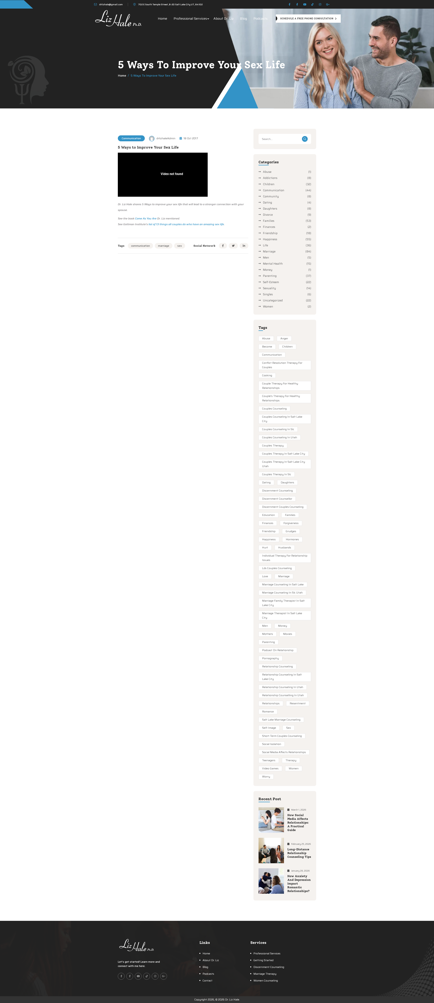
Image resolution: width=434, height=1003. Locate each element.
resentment (298, 703)
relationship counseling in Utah (282, 687)
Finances (269, 227)
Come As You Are (145, 218)
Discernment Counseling (277, 490)
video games (270, 768)
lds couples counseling (277, 568)
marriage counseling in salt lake (283, 584)
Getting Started (263, 960)
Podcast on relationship (277, 650)
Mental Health (273, 263)
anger (284, 338)
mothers (267, 634)
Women (268, 306)
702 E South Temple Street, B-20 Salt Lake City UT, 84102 (170, 4)
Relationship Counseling (277, 666)
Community (271, 196)
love (265, 576)
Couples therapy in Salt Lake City (283, 454)
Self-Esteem (271, 282)
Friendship (270, 233)
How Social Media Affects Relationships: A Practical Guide (298, 822)
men (265, 626)
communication (140, 246)
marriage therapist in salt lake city (282, 615)
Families (268, 221)
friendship (268, 531)
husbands (284, 547)
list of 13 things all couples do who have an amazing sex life (186, 224)
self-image (269, 728)
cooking (267, 375)
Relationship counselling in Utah (283, 695)
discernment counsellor (277, 499)
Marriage (269, 251)
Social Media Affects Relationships (284, 752)
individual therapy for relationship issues (284, 558)
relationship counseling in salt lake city (282, 676)
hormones (292, 539)
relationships (271, 703)
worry (266, 776)
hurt (265, 547)
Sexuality (269, 288)
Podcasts (260, 18)
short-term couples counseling (282, 736)
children (287, 346)
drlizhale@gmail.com (111, 4)
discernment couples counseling (282, 507)
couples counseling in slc (278, 429)
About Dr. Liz (223, 18)
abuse (266, 338)
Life (265, 245)
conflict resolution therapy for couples (282, 365)
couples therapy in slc (276, 474)
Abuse (267, 172)
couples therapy (273, 445)
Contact (207, 980)
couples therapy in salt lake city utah (283, 464)
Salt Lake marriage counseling (281, 720)
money (282, 626)
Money (267, 270)
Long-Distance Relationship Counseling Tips (299, 853)
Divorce (268, 214)
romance (268, 711)
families (290, 515)
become (267, 346)
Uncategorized (273, 300)
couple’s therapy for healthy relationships (281, 398)
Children (268, 184)
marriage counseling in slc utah (282, 592)
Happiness (270, 239)
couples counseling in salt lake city (282, 419)
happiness (269, 539)
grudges (291, 531)
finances (267, 523)
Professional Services (190, 18)
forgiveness (291, 523)
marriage (163, 246)
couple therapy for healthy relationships (280, 385)
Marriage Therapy (264, 974)
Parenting (270, 276)
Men (266, 257)
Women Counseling (265, 980)
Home (162, 18)
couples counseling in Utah (279, 437)
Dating (267, 202)
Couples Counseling (274, 408)
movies (287, 634)
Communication (131, 138)
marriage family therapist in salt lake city (283, 603)
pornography (270, 658)
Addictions (270, 178)
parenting (268, 642)
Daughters (270, 208)
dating (266, 482)
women (294, 768)
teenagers (268, 760)
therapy (290, 760)
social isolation (271, 744)
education (268, 515)
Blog (243, 18)
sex (179, 246)
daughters (287, 482)
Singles (268, 294)
